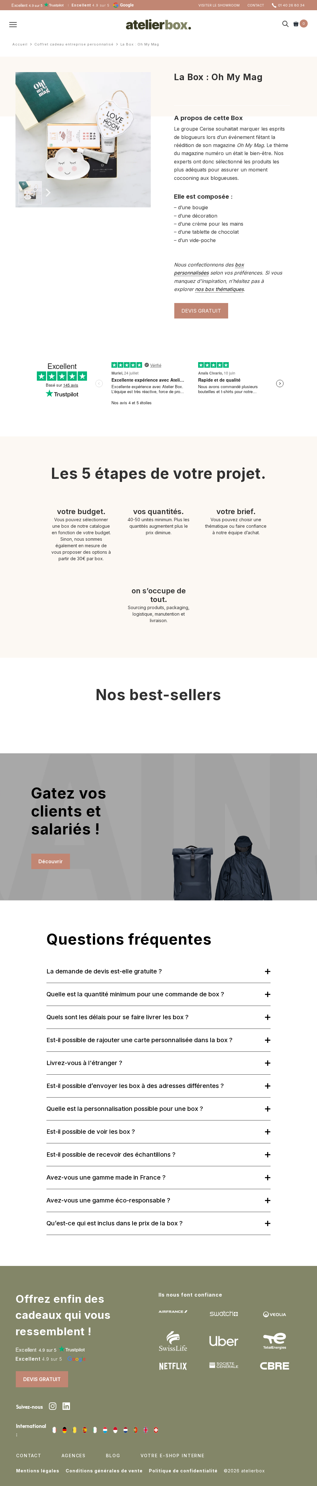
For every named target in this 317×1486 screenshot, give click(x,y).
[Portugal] (136, 1430)
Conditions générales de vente (104, 1470)
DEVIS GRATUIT (201, 311)
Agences (74, 1455)
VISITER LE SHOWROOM (219, 5)
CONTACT (255, 5)
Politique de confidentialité (183, 1470)
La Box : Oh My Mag (139, 44)
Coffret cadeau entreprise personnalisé (74, 44)
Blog (113, 1455)
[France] (54, 1430)
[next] (47, 193)
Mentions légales (37, 1470)
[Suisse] (156, 1430)
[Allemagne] (65, 1430)
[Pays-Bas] (126, 1430)
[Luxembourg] (105, 1430)
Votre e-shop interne (173, 1455)
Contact (28, 1455)
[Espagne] (85, 1430)
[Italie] (95, 1430)
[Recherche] (285, 24)
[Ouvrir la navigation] (13, 24)
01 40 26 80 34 (291, 5)
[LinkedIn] (66, 1407)
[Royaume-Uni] (146, 1430)
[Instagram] (52, 1407)
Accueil (20, 44)
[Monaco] (115, 1430)
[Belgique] (75, 1430)
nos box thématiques (219, 289)
